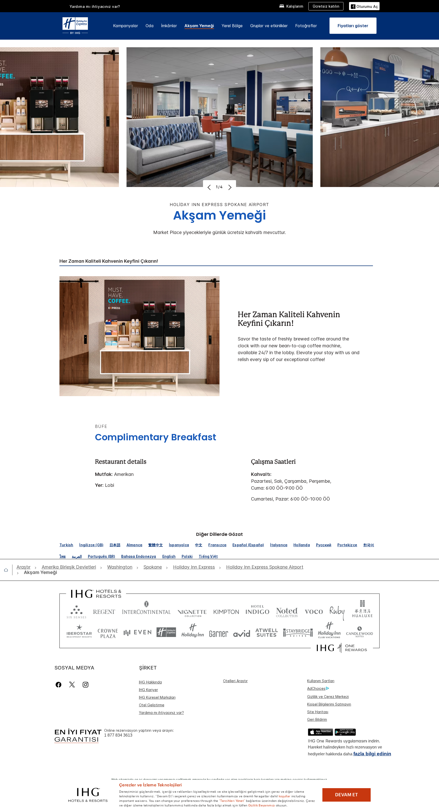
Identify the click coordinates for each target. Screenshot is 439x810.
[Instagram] (85, 685)
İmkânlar (169, 25)
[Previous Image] (209, 187)
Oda (150, 25)
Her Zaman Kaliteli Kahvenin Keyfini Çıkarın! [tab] (108, 261)
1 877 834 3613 (118, 735)
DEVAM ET (346, 794)
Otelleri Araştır (235, 681)
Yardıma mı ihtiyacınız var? (95, 6)
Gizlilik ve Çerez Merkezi (328, 696)
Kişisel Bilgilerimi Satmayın (329, 704)
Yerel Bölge (232, 25)
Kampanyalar (125, 25)
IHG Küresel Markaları (157, 697)
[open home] (8, 570)
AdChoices (316, 688)
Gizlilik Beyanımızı (261, 805)
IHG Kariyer (148, 690)
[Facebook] (60, 685)
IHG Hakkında (150, 682)
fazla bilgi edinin (372, 753)
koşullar (284, 795)
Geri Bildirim (317, 719)
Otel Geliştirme (151, 705)
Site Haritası (317, 712)
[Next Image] (229, 187)
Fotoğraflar (306, 25)
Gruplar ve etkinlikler (269, 25)
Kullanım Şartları (320, 681)
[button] (364, 6)
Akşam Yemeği (199, 25)
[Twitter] (72, 685)
